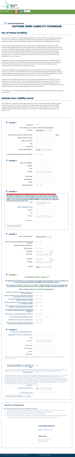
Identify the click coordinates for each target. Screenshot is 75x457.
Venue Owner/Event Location (44, 202)
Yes (37, 154)
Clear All (49, 454)
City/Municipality (41, 204)
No (41, 154)
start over (30, 127)
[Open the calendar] (51, 251)
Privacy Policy (44, 454)
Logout (7, 11)
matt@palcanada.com (47, 429)
